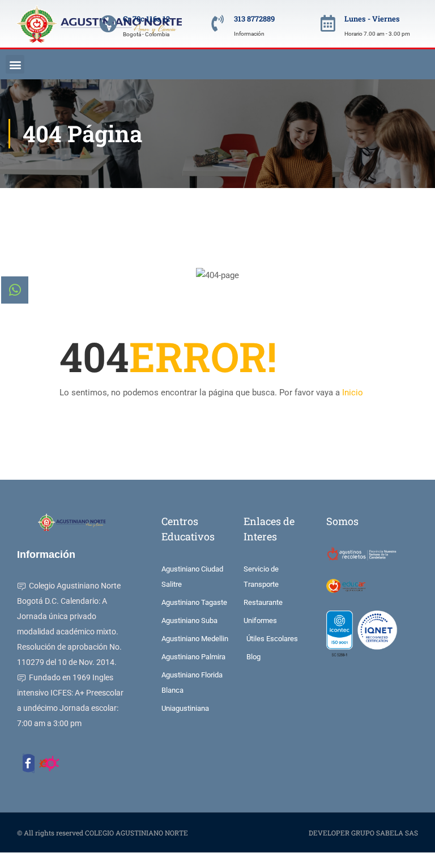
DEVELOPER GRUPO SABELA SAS (363, 832)
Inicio (352, 392)
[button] (15, 64)
